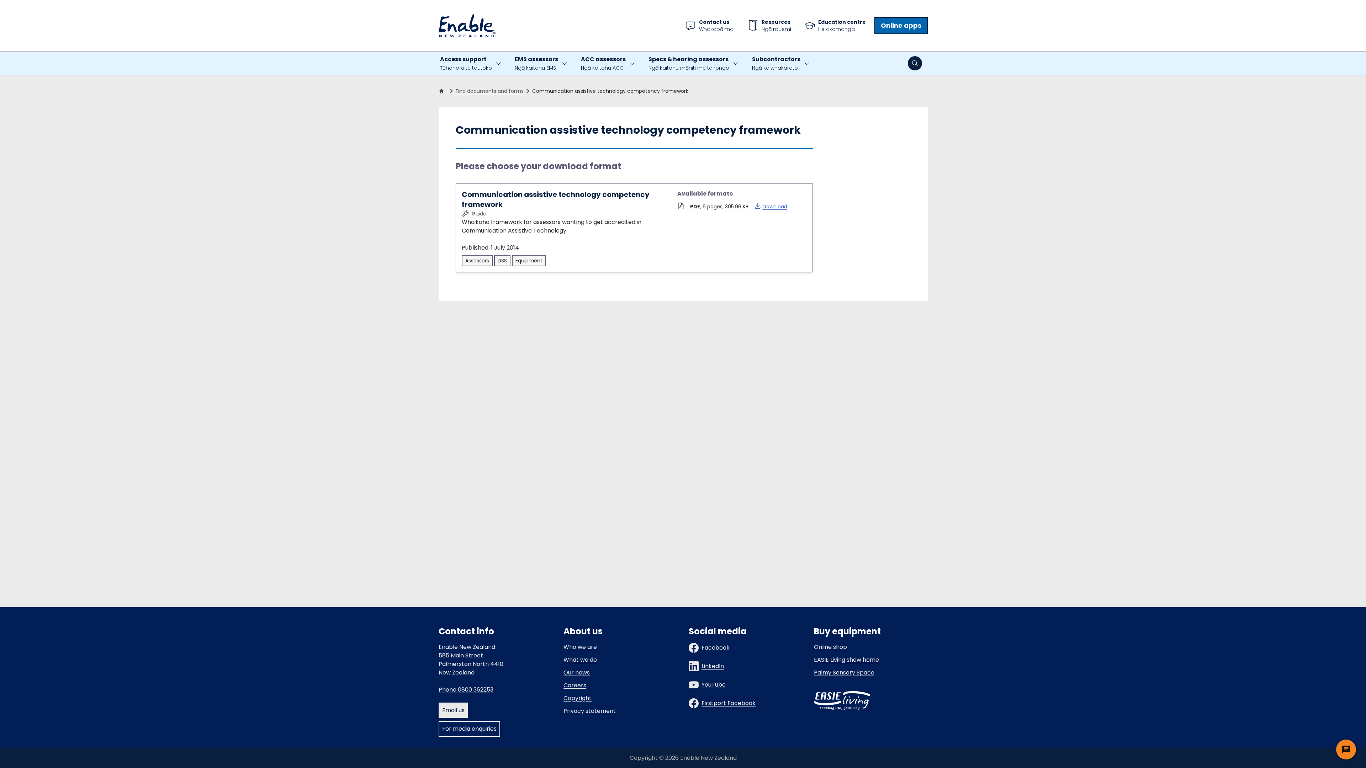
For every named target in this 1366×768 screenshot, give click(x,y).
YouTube (713, 685)
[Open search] (915, 63)
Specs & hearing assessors (688, 63)
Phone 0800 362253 (466, 690)
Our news (576, 672)
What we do (580, 660)
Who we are (580, 647)
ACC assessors (603, 63)
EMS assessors (536, 63)
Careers (574, 685)
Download (770, 206)
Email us (453, 710)
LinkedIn (712, 666)
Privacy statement (589, 711)
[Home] (443, 91)
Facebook (715, 648)
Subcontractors (776, 63)
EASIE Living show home (846, 660)
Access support (466, 63)
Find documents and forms (490, 91)
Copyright (577, 698)
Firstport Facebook (728, 703)
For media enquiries (469, 729)
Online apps (901, 25)
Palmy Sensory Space (844, 672)
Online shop (830, 647)
